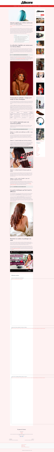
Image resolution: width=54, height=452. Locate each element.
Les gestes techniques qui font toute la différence (20, 41)
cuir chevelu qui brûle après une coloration (20, 58)
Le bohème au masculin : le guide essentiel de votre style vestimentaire (40, 78)
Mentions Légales (23, 446)
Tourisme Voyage (38, 154)
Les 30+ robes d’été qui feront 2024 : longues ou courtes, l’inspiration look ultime (39, 55)
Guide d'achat (37, 147)
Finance (37, 146)
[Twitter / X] (21, 436)
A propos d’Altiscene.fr (23, 444)
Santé (36, 152)
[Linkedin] (22, 436)
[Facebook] (20, 436)
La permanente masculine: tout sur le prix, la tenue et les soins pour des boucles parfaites (40, 39)
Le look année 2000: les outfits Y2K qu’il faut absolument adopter (40, 71)
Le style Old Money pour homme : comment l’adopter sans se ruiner (39, 57)
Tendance (37, 153)
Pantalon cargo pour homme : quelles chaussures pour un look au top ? (39, 116)
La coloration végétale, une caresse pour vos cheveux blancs (21, 36)
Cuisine (37, 144)
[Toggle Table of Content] (28, 35)
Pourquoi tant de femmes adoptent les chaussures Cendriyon (19, 327)
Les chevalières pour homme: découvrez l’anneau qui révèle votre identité (40, 127)
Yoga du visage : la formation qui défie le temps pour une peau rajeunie (40, 81)
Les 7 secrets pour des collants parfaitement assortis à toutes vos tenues (40, 141)
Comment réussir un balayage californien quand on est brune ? (19, 376)
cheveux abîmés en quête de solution (16, 248)
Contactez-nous (23, 445)
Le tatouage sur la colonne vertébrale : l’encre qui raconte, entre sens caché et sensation (39, 24)
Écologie (37, 145)
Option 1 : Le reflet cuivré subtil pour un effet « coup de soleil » (21, 38)
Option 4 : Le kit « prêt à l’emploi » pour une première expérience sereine (22, 40)
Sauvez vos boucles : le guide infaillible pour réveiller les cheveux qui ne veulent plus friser (40, 47)
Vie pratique (37, 155)
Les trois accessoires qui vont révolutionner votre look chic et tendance (40, 80)
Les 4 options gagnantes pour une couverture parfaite (20, 37)
